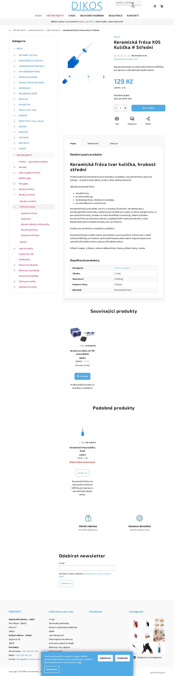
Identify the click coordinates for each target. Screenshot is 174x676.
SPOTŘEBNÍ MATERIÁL (29, 71)
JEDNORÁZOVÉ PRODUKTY (32, 66)
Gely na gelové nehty (29, 172)
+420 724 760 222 (23, 655)
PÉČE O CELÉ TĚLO (28, 110)
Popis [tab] (73, 143)
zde (80, 662)
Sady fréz (26, 218)
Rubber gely (25, 178)
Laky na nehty (26, 248)
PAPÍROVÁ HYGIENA (28, 77)
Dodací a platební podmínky (63, 627)
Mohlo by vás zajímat (59, 647)
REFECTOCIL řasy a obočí (31, 121)
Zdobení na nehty (28, 286)
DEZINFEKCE (25, 88)
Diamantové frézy (30, 235)
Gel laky (23, 167)
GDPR (51, 631)
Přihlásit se (66, 583)
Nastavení (52, 669)
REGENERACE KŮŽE (28, 93)
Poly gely (23, 183)
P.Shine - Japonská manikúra (33, 161)
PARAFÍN (23, 115)
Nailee (117, 37)
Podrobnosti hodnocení (126, 59)
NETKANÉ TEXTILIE (28, 55)
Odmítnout (105, 658)
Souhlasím (122, 658)
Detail (81, 473)
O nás (52, 619)
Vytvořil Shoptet (157, 672)
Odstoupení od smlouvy (61, 639)
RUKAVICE (23, 132)
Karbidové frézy (29, 213)
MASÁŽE (23, 126)
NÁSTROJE (24, 143)
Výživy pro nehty (27, 281)
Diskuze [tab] (114, 143)
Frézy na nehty (27, 206)
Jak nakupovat (56, 635)
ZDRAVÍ (22, 148)
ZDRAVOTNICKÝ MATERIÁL (31, 82)
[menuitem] (38, 15)
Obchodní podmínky (59, 623)
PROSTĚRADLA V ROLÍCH (31, 60)
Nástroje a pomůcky (29, 270)
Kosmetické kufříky (29, 276)
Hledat (118, 8)
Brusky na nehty (27, 194)
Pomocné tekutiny (28, 265)
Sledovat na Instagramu (149, 657)
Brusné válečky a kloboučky (35, 224)
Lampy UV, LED (26, 254)
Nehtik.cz (82, 21)
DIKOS (91, 21)
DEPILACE (23, 99)
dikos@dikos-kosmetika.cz (29, 659)
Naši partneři (55, 651)
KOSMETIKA (24, 104)
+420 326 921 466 (30, 651)
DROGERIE (24, 137)
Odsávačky (24, 259)
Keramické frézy (29, 229)
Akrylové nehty (26, 189)
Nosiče (23, 241)
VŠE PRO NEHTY (24, 155)
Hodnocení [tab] (93, 143)
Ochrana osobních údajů (61, 643)
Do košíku (150, 108)
